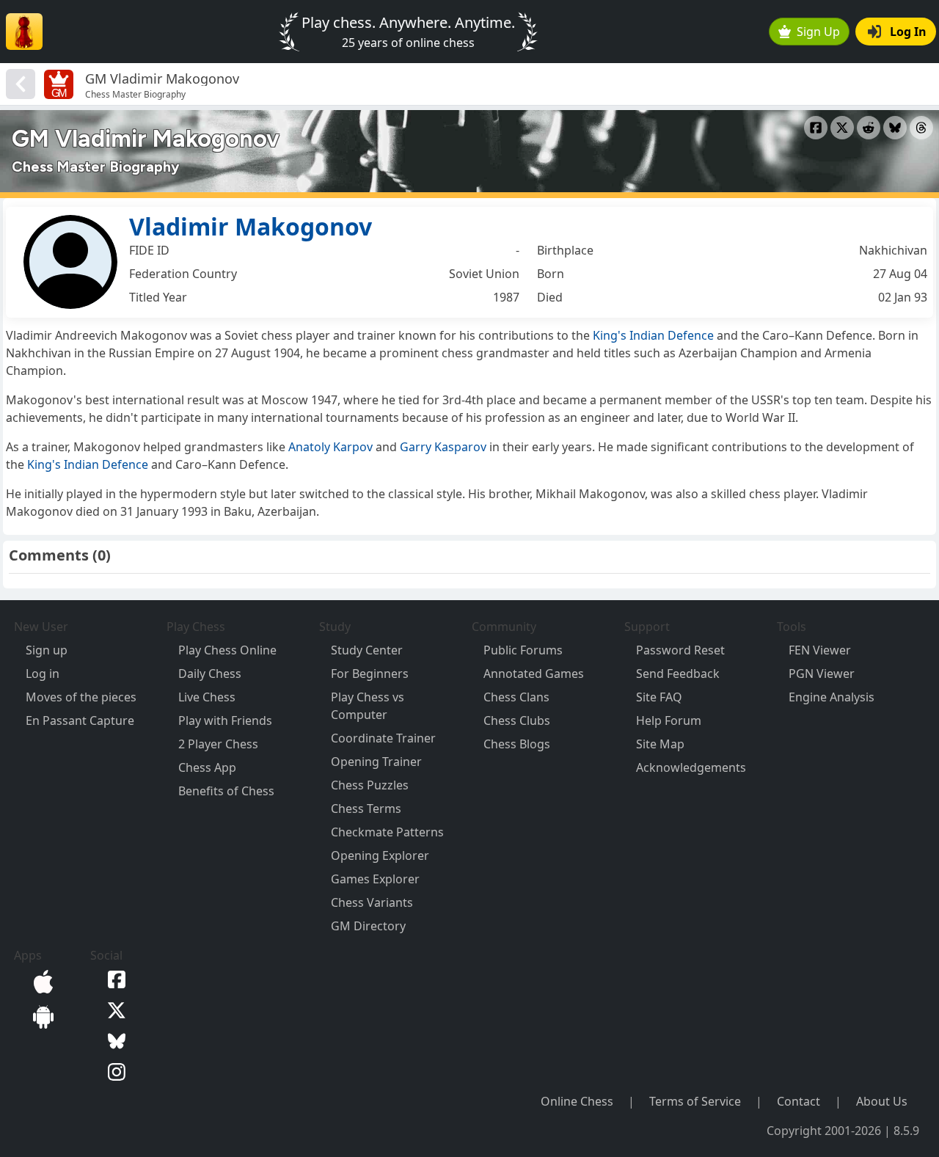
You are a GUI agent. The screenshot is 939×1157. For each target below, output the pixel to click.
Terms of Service (695, 1101)
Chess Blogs (516, 744)
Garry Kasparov (443, 447)
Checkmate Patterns (387, 832)
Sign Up (818, 31)
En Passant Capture (80, 720)
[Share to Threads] (921, 127)
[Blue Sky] (113, 1040)
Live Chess (206, 697)
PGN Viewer (822, 673)
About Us (881, 1101)
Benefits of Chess (226, 791)
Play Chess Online (227, 650)
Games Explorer (375, 879)
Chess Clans (516, 697)
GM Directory (368, 926)
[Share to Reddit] (868, 127)
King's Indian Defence (653, 335)
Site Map (660, 744)
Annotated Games (533, 673)
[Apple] (40, 980)
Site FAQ (659, 697)
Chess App (207, 767)
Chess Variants (372, 902)
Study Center (367, 650)
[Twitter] (113, 1009)
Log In (908, 31)
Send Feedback (678, 673)
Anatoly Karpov (330, 447)
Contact (798, 1101)
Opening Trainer (376, 761)
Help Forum (668, 720)
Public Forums (523, 650)
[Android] (40, 1015)
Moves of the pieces (81, 697)
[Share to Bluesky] (895, 127)
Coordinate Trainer (383, 738)
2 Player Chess (218, 744)
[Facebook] (113, 979)
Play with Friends (225, 720)
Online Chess (577, 1101)
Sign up (46, 650)
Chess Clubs (516, 720)
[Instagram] (113, 1070)
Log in (42, 673)
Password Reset (680, 650)
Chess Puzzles (370, 785)
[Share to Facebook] (815, 127)
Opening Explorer (380, 855)
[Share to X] (842, 127)
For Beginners (370, 673)
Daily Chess (209, 673)
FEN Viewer (820, 650)
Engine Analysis (831, 697)
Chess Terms (366, 808)
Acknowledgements (691, 767)
